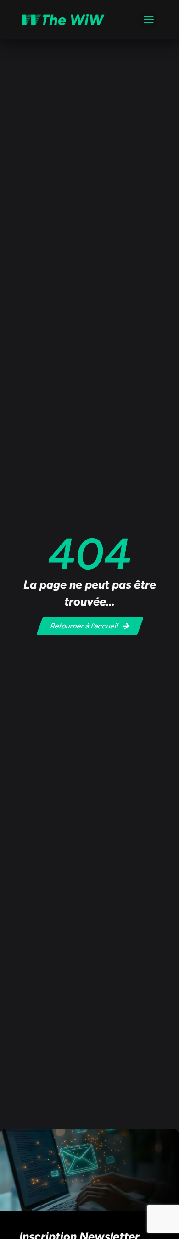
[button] (148, 19)
